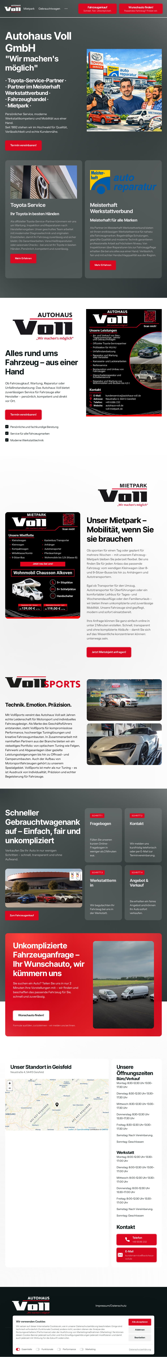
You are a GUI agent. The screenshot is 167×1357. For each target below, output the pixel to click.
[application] (57, 1105)
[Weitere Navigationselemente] (66, 9)
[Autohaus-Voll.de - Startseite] (31, 1305)
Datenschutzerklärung (140, 1349)
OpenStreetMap (83, 1129)
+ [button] (10, 1083)
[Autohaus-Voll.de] (12, 8)
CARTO (105, 1129)
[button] (57, 1104)
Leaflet (71, 1129)
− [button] (10, 1088)
